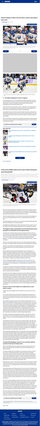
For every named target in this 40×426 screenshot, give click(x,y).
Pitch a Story (14, 415)
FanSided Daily (7, 415)
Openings (14, 413)
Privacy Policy (22, 415)
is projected (11, 361)
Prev (6, 51)
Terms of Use (33, 415)
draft (28, 216)
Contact (21, 413)
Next (34, 51)
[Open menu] (2, 1)
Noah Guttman (5, 179)
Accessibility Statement (24, 417)
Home (4, 161)
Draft (7, 405)
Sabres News (8, 161)
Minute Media (6, 421)
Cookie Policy (6, 417)
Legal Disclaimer (15, 417)
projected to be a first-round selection (25, 260)
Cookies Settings (7, 418)
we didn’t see (12, 100)
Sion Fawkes (4, 22)
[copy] (9, 24)
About (5, 413)
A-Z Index (32, 417)
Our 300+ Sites (33, 413)
